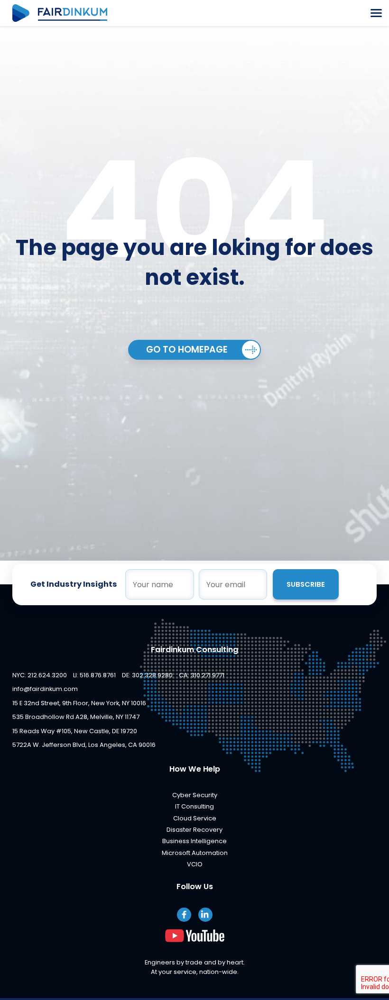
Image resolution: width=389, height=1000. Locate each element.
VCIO (195, 864)
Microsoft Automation (195, 852)
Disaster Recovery (194, 829)
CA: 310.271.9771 (201, 675)
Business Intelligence (194, 840)
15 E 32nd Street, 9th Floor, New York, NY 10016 (79, 703)
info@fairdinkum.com (45, 688)
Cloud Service (194, 818)
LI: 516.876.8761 (94, 675)
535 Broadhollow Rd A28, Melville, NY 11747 (75, 716)
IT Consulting (194, 806)
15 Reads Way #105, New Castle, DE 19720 (74, 731)
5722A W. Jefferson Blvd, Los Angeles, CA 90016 (84, 744)
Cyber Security (194, 795)
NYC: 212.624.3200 (39, 675)
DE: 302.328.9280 (147, 675)
